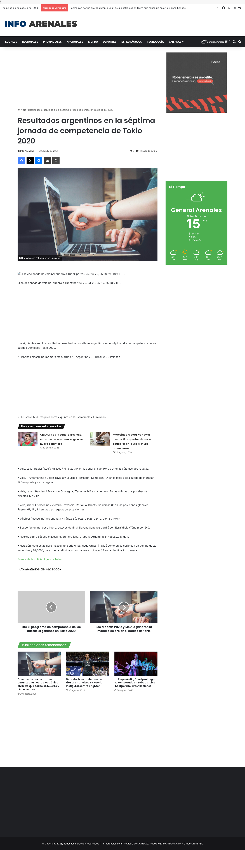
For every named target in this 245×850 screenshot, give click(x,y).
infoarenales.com (112, 843)
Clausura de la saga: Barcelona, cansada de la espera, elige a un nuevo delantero (61, 439)
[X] (30, 160)
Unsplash (55, 258)
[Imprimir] (56, 160)
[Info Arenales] (41, 24)
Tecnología (155, 41)
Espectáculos (131, 41)
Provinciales (52, 41)
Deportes (109, 41)
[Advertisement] (163, 23)
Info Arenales (27, 151)
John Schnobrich (38, 258)
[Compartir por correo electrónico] (47, 160)
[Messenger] (38, 160)
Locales (11, 41)
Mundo (93, 41)
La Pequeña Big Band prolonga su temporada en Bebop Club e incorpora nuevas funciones (134, 682)
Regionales (30, 41)
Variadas (175, 41)
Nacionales (75, 41)
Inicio (23, 109)
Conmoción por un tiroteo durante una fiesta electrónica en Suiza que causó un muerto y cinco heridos (124, 7)
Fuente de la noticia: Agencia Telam (40, 559)
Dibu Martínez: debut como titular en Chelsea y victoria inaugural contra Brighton (84, 682)
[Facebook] (21, 160)
